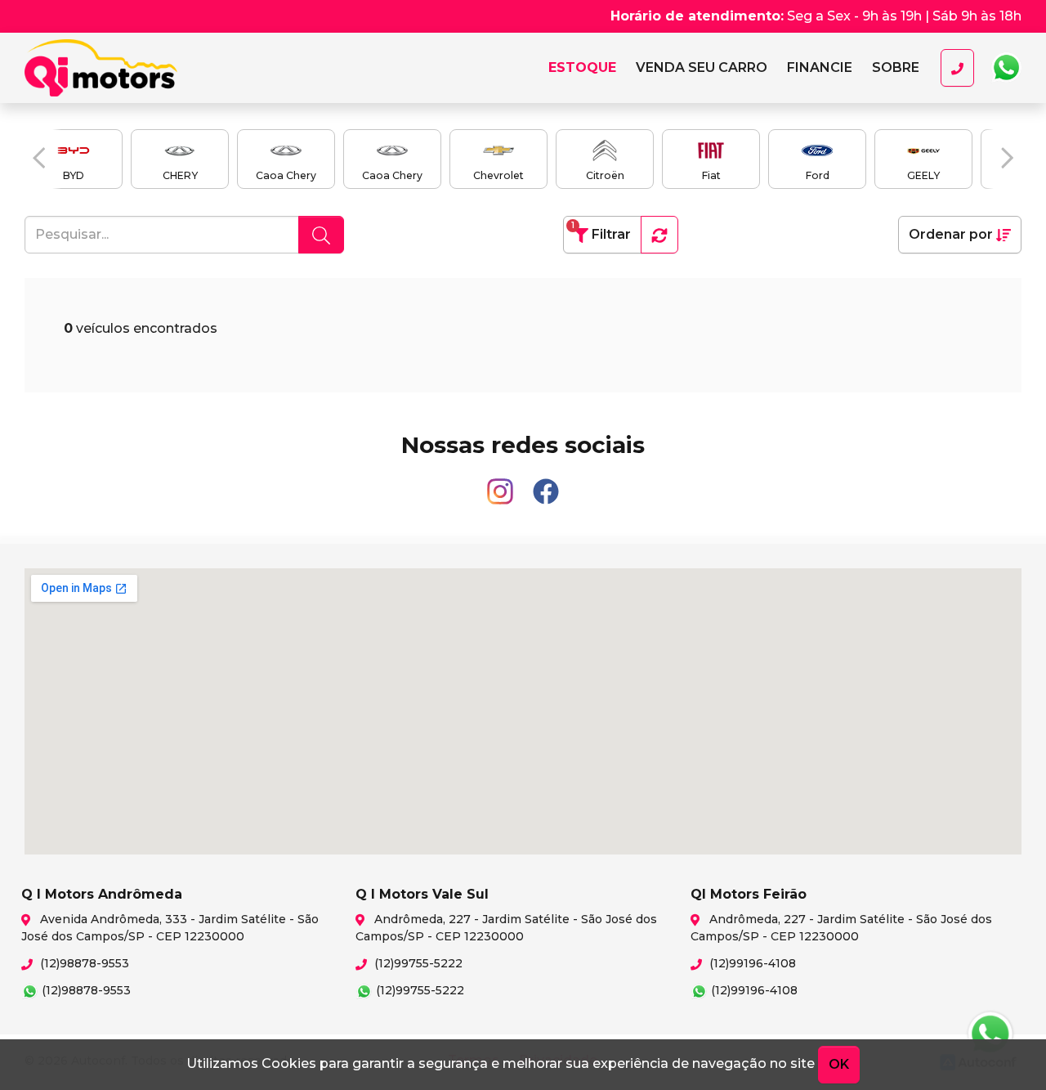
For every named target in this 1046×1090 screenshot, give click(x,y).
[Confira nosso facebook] (546, 484)
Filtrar (601, 231)
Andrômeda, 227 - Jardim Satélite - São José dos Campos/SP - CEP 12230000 (506, 928)
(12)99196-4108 (751, 963)
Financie (819, 67)
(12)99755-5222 (417, 963)
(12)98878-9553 (83, 963)
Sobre (895, 67)
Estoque (582, 67)
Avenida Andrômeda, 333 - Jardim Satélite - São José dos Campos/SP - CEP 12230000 (170, 928)
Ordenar (951, 234)
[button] (38, 158)
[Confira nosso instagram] (502, 484)
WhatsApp (1005, 68)
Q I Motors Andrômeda (123, 67)
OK (839, 1064)
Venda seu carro (701, 67)
